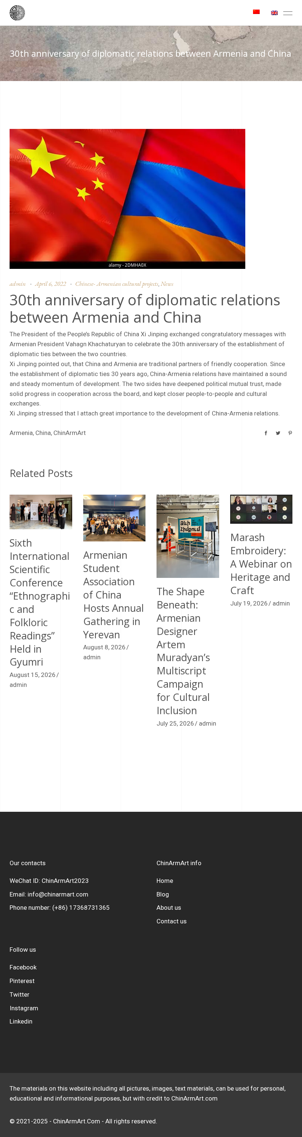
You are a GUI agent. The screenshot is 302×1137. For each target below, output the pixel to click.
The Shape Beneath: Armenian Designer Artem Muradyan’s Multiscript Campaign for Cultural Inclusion (183, 651)
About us (169, 907)
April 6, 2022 (50, 284)
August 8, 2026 (104, 647)
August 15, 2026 (33, 674)
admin (18, 284)
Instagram (24, 1008)
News (167, 284)
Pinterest (22, 981)
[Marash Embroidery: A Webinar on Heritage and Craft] (261, 509)
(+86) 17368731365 (81, 907)
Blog (163, 894)
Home (165, 880)
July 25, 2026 (175, 723)
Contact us (172, 921)
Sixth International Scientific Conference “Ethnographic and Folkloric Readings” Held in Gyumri (40, 602)
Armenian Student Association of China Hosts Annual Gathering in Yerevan (113, 594)
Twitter (19, 994)
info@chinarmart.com (58, 894)
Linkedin (21, 1021)
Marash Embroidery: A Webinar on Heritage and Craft (261, 563)
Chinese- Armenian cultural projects (116, 284)
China (43, 432)
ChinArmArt (69, 432)
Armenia (21, 432)
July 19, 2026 (249, 603)
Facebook (23, 967)
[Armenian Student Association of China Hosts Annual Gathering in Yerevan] (114, 518)
